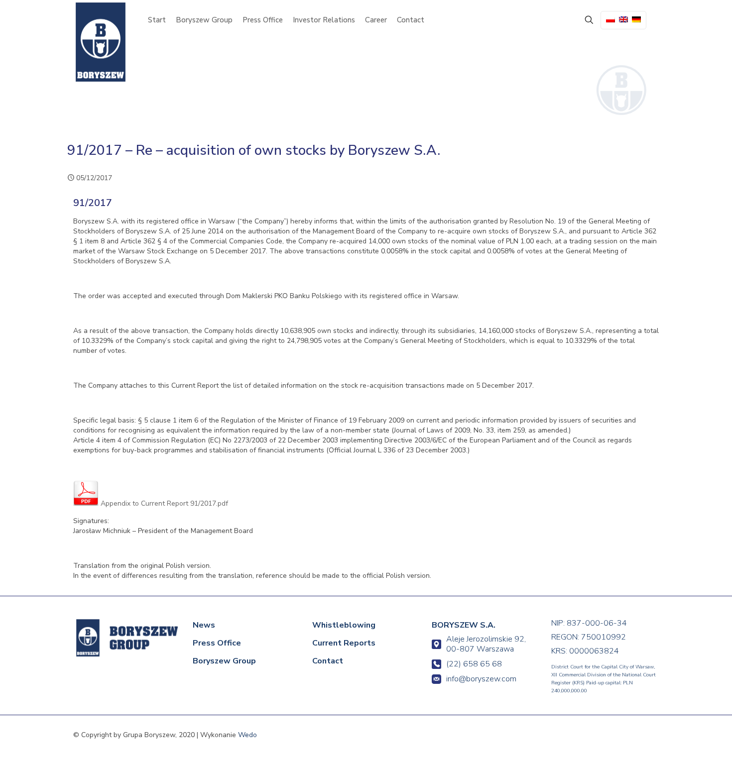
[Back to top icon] (683, 738)
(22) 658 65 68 (474, 664)
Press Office (217, 643)
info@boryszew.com (481, 679)
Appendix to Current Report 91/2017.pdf (163, 503)
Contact (327, 660)
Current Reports (343, 643)
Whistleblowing (343, 625)
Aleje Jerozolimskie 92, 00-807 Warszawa (486, 644)
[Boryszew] (100, 42)
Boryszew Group (224, 660)
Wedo (247, 735)
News (204, 625)
